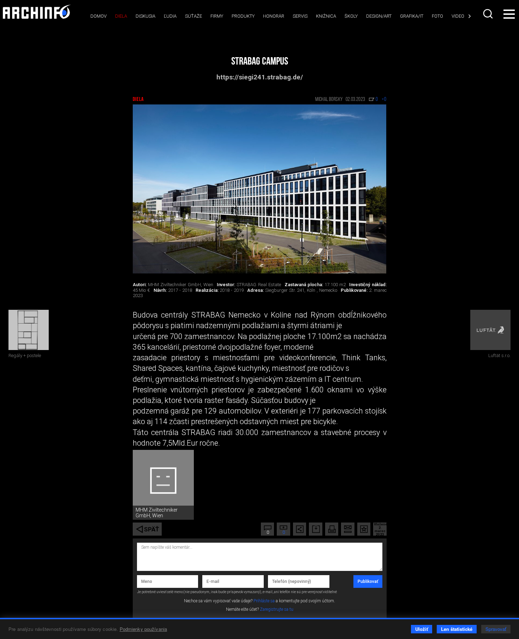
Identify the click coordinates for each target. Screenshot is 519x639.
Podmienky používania (143, 629)
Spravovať (495, 629)
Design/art (379, 16)
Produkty (243, 16)
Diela (121, 16)
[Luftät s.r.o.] (490, 330)
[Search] (488, 14)
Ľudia (170, 16)
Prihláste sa (264, 600)
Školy (351, 16)
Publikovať (368, 581)
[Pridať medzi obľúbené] (363, 529)
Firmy (216, 16)
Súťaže (193, 16)
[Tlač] (331, 529)
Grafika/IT (411, 16)
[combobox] (488, 14)
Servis (300, 16)
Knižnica (326, 16)
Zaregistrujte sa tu (276, 609)
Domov (98, 16)
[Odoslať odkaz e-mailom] (347, 529)
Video (458, 16)
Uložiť (421, 629)
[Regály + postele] (28, 330)
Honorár (273, 16)
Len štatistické (456, 629)
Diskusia (145, 16)
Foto (437, 16)
